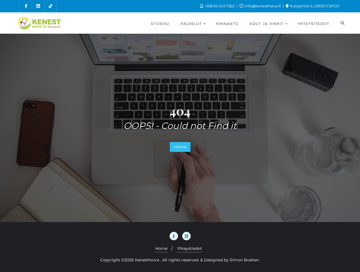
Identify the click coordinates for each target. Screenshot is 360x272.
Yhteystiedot (189, 248)
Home (180, 146)
